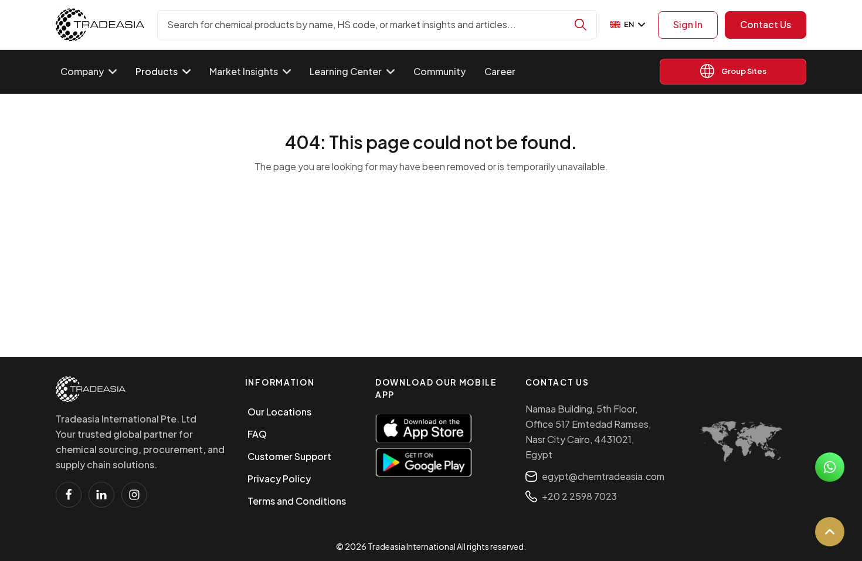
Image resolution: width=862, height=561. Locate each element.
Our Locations (279, 411)
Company (82, 71)
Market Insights (243, 71)
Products (156, 71)
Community (439, 71)
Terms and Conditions (296, 501)
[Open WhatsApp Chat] (829, 467)
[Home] (90, 389)
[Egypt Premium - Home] (100, 24)
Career (499, 71)
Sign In (688, 24)
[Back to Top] (829, 531)
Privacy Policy (279, 478)
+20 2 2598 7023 (579, 496)
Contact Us (765, 24)
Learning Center (346, 71)
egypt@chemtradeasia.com (603, 476)
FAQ (257, 434)
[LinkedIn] (101, 495)
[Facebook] (69, 495)
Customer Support (289, 456)
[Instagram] (134, 495)
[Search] (580, 24)
